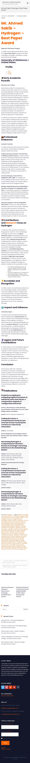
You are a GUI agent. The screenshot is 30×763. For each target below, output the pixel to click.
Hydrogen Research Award (8, 536)
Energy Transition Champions (15, 520)
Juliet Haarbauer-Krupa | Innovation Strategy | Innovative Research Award (13, 643)
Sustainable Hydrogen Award (12, 547)
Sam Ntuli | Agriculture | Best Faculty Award (22, 589)
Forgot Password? (6, 749)
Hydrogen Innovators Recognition (10, 533)
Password (6, 731)
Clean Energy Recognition (17, 517)
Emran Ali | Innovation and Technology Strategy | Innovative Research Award (14, 626)
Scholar (9, 74)
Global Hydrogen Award (7, 523)
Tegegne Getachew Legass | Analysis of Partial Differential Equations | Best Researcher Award (7, 593)
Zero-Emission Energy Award (18, 549)
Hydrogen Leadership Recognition (12, 533)
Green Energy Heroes (19, 523)
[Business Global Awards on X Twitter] (3, 687)
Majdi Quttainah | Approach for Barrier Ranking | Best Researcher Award (14, 566)
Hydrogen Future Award (14, 530)
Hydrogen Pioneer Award (20, 534)
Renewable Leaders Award (8, 546)
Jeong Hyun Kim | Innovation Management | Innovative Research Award (12, 621)
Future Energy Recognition (18, 522)
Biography (9, 514)
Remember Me (7, 738)
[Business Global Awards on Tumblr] (18, 687)
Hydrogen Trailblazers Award (16, 540)
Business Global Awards (11, 2)
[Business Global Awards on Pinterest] (6, 687)
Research (11, 222)
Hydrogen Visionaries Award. (8, 542)
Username (7, 724)
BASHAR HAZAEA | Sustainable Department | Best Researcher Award (15, 561)
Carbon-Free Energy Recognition (16, 516)
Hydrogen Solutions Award (12, 537)
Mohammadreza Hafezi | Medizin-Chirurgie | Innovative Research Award (13, 632)
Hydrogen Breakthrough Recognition (10, 526)
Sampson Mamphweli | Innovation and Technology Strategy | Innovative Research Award (14, 637)
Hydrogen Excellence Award (15, 529)
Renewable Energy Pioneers (17, 545)
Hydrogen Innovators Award (17, 532)
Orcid (9, 71)
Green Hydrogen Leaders (7, 524)
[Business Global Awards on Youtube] (14, 687)
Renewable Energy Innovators (13, 543)
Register (3, 747)
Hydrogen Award (19, 524)
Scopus (9, 72)
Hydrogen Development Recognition (13, 526)
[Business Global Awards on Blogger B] (10, 687)
